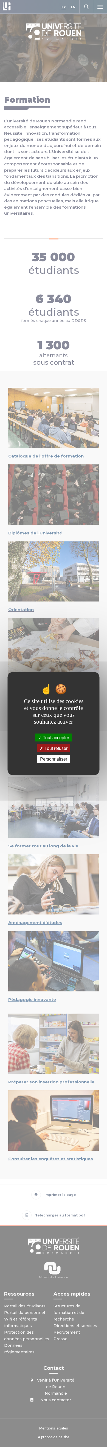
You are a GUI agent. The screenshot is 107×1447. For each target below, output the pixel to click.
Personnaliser (53, 759)
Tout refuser (55, 748)
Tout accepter (55, 737)
